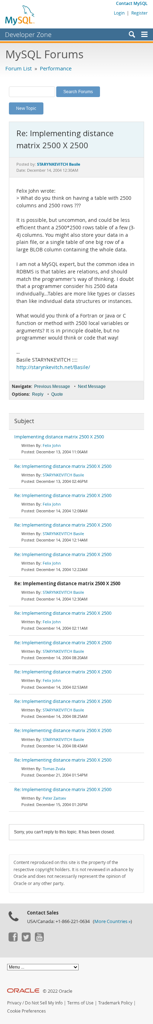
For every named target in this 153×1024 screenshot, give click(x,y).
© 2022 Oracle (57, 991)
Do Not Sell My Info (44, 1003)
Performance (56, 68)
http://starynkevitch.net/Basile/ (53, 367)
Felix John (52, 445)
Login (119, 13)
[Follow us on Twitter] (26, 939)
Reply (37, 394)
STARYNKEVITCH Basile (63, 475)
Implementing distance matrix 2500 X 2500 (59, 437)
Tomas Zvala (54, 768)
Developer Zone (28, 34)
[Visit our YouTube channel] (39, 939)
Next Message (92, 386)
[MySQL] (20, 15)
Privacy (14, 1003)
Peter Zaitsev (54, 798)
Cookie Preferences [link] (26, 1011)
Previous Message (52, 386)
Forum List (18, 68)
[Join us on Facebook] (13, 939)
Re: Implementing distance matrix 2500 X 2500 (62, 466)
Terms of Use (80, 1003)
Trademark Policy (115, 1003)
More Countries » (112, 921)
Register (139, 13)
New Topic (26, 108)
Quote (57, 394)
